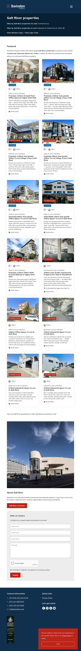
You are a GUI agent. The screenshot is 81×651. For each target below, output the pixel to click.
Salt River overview (17, 506)
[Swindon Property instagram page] (47, 608)
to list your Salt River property (25, 56)
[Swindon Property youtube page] (54, 608)
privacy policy (45, 570)
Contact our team (45, 53)
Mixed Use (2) (52, 28)
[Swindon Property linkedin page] (50, 608)
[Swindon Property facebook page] (43, 608)
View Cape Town (31, 33)
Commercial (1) (43, 24)
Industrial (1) (41, 28)
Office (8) (61, 28)
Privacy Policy (47, 598)
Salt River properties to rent (25, 28)
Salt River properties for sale (25, 24)
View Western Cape (15, 33)
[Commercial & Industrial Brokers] (16, 7)
